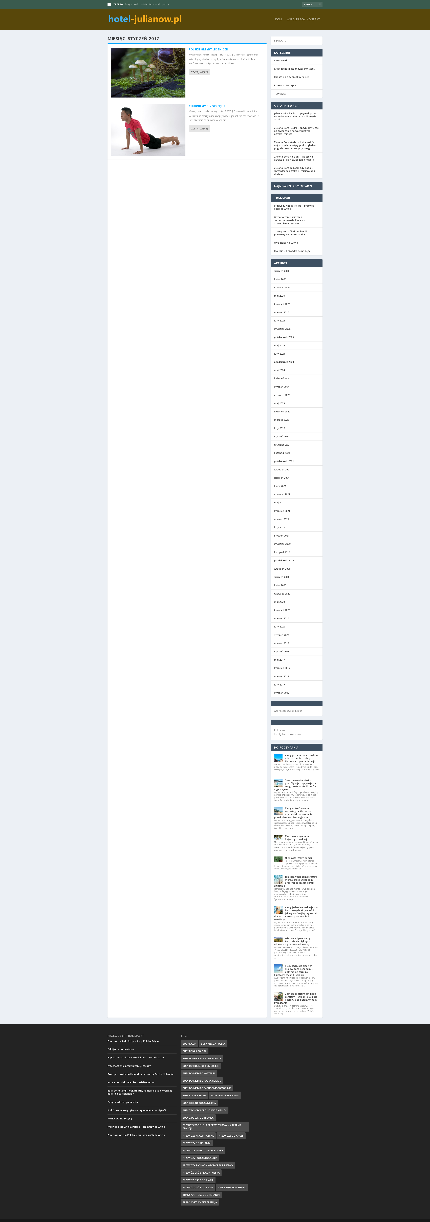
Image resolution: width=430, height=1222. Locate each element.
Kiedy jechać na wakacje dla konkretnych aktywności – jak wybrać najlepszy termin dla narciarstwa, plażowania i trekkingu (296, 913)
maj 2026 (279, 295)
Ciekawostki (239, 54)
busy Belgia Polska (194, 1051)
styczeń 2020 (281, 635)
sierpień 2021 (281, 477)
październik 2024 (284, 362)
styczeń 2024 (281, 386)
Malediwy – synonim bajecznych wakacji (297, 837)
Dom (278, 19)
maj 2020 (279, 601)
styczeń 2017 (281, 692)
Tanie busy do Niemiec (232, 1187)
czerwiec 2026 (282, 287)
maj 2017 (279, 659)
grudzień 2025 (282, 328)
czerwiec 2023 (282, 395)
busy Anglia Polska (213, 1043)
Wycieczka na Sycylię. (286, 242)
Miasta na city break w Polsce (291, 77)
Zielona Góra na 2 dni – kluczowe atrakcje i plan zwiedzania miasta (294, 158)
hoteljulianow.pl (210, 54)
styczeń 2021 (281, 535)
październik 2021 (284, 461)
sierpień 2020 (281, 577)
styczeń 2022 (281, 436)
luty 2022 (279, 428)
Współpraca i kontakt (303, 19)
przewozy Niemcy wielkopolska (203, 1150)
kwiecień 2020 (282, 610)
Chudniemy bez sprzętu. (207, 106)
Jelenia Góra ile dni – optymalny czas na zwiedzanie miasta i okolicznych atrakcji (296, 116)
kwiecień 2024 (282, 378)
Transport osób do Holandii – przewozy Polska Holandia (291, 233)
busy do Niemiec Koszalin (199, 1073)
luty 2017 (279, 684)
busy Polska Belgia (194, 1095)
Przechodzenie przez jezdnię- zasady (129, 1065)
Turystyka (280, 93)
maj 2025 (279, 345)
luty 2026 (279, 320)
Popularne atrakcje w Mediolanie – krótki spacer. (136, 1057)
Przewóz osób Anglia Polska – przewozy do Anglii (136, 1126)
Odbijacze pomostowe (121, 1049)
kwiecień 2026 (282, 304)
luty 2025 (279, 353)
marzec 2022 (281, 419)
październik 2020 (284, 560)
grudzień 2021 (282, 444)
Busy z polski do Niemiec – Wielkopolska (131, 1082)
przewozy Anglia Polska (198, 1135)
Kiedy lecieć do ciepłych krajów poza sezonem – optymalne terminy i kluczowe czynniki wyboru (293, 970)
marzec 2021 (281, 519)
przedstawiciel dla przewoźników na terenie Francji (212, 1126)
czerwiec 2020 (282, 593)
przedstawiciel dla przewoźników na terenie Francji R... (154, 4)
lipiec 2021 (280, 486)
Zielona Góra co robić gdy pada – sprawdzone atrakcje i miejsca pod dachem (294, 171)
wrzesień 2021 (282, 469)
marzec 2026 (281, 312)
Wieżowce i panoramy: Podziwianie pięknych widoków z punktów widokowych (293, 941)
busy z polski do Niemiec (198, 1117)
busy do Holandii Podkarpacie (202, 1058)
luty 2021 (279, 527)
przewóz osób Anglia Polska (201, 1172)
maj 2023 (279, 403)
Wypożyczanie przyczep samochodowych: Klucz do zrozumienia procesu (289, 220)
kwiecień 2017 (282, 668)
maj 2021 (279, 502)
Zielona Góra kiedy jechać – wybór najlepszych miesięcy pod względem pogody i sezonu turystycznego (295, 145)
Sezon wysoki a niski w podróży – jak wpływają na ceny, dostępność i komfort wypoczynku (295, 785)
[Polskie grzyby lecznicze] (148, 73)
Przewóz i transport (285, 85)
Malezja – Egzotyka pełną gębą (292, 251)
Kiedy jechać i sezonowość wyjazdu (294, 68)
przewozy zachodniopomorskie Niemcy (208, 1165)
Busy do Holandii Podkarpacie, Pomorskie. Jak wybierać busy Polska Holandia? (140, 1092)
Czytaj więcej (199, 72)
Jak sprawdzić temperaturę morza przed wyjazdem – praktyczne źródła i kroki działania (295, 881)
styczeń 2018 (281, 651)
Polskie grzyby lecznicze (208, 49)
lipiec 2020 (280, 585)
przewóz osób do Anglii (198, 1180)
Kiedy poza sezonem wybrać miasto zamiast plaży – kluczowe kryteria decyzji (301, 758)
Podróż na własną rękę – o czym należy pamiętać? (137, 1110)
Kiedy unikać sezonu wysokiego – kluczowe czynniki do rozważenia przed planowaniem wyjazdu (293, 813)
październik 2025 (284, 337)
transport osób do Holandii (201, 1194)
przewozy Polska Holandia (200, 1157)
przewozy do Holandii (197, 1143)
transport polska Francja (200, 1202)
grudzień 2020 (282, 543)
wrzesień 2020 (282, 568)
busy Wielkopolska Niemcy (199, 1102)
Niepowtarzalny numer (298, 858)
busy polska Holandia (225, 1095)
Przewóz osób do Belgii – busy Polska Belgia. (133, 1041)
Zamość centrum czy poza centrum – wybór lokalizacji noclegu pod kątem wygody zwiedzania (295, 998)
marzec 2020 (281, 618)
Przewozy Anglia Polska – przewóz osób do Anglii (294, 207)
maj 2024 (279, 370)
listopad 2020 (282, 552)
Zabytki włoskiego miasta (123, 1102)
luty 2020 (279, 626)
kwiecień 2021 (282, 510)
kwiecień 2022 (282, 411)
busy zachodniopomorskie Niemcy (204, 1110)
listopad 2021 (282, 452)
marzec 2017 (281, 676)
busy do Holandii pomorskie (201, 1065)
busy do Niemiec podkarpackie (202, 1080)
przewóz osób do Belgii (198, 1187)
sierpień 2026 (281, 271)
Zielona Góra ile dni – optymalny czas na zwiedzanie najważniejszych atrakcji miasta (296, 131)
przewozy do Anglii (231, 1135)
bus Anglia (189, 1043)
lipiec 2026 (280, 279)
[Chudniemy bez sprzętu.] (148, 130)
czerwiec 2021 (282, 494)
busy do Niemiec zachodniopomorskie (207, 1088)
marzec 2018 (281, 643)
